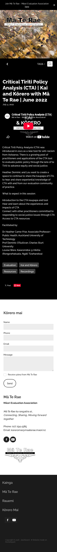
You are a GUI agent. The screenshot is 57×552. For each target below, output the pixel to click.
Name (7, 322)
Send (10, 383)
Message (8, 354)
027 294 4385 (19, 426)
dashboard (25, 540)
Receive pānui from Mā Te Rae (22, 374)
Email (6, 344)
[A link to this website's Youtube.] (13, 439)
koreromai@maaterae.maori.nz (28, 430)
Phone (7, 333)
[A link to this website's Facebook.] (6, 439)
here (27, 6)
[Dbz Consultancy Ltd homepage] (23, 27)
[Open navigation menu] (50, 27)
